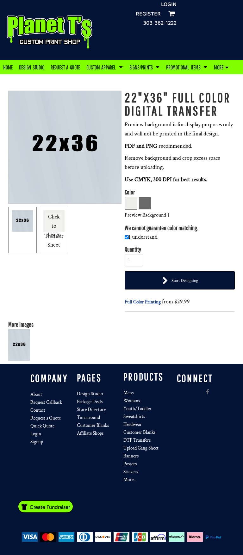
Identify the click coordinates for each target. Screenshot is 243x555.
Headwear (132, 424)
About (36, 394)
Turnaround (88, 418)
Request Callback (46, 402)
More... (129, 480)
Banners (131, 456)
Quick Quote (42, 426)
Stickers (130, 472)
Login (169, 4)
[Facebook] (207, 391)
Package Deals (90, 402)
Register (148, 13)
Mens (128, 393)
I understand (143, 237)
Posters (130, 464)
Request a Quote (45, 418)
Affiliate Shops (90, 433)
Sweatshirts (134, 417)
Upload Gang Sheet (141, 448)
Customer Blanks (93, 425)
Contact (37, 410)
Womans (131, 401)
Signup (36, 442)
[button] (104, 67)
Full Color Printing (143, 302)
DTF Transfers (137, 440)
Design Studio (90, 394)
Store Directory (91, 410)
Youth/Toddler (137, 409)
